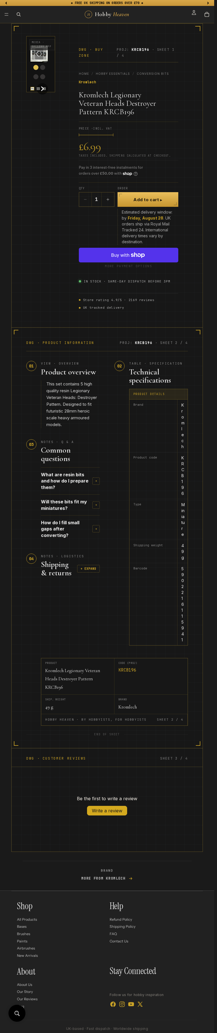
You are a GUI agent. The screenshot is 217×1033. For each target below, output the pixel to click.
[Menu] (6, 14)
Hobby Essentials (113, 73)
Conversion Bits (153, 73)
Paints (22, 941)
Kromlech (87, 82)
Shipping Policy (123, 926)
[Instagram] (122, 1004)
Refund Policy (121, 919)
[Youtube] (131, 1004)
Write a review (107, 810)
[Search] (18, 14)
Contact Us (119, 941)
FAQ (113, 934)
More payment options (128, 266)
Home (84, 73)
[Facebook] (113, 1004)
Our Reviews (27, 999)
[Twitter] (140, 1004)
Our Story (25, 992)
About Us (24, 984)
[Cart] (207, 14)
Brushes (23, 934)
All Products (27, 919)
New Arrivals (27, 955)
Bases (22, 926)
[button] (32, 89)
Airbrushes (26, 948)
